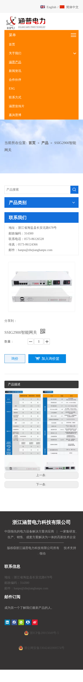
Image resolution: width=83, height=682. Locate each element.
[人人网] (28, 622)
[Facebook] (14, 622)
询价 (14, 358)
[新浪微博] (35, 622)
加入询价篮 (50, 358)
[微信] (21, 622)
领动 (42, 553)
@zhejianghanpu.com (38, 250)
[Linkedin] (7, 622)
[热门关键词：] (74, 190)
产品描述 (14, 384)
